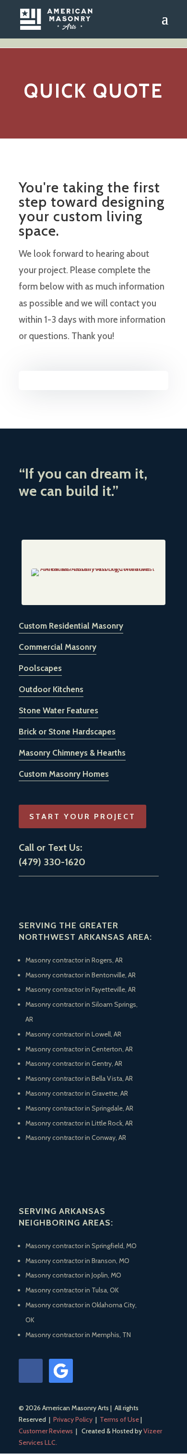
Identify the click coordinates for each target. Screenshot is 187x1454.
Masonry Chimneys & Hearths (72, 753)
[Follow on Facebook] (31, 1371)
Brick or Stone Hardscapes (67, 731)
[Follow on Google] (61, 1371)
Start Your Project (82, 816)
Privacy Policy (73, 1419)
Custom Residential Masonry (71, 626)
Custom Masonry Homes (64, 774)
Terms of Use (119, 1419)
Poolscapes (40, 668)
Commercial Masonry (57, 647)
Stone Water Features (58, 710)
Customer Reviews (46, 1431)
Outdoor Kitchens (51, 689)
